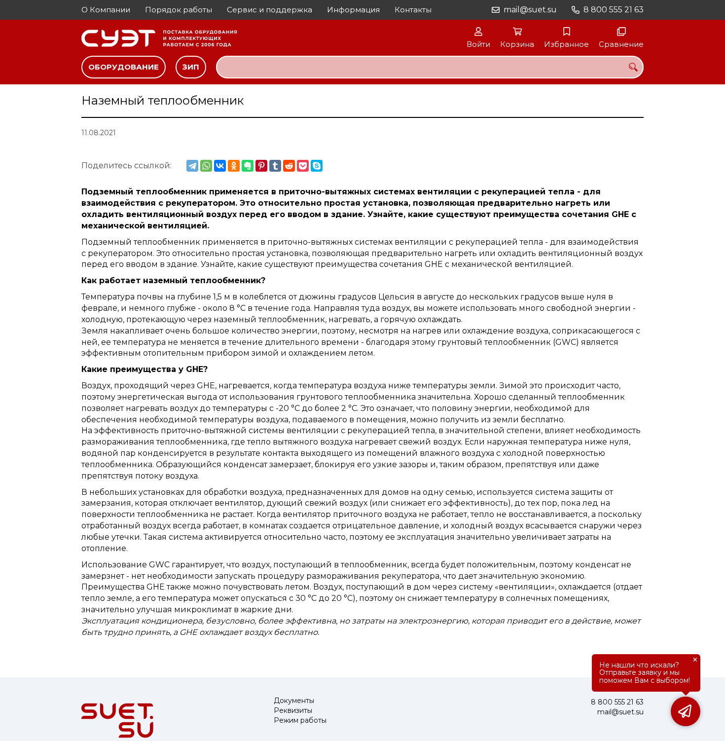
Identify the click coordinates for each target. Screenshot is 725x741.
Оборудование (123, 67)
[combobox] (430, 67)
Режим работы (300, 720)
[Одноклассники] (234, 166)
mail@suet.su (530, 9)
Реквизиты (293, 710)
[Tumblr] (275, 166)
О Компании (105, 9)
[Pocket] (303, 166)
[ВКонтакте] (220, 166)
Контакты (413, 9)
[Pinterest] (261, 166)
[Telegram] (192, 166)
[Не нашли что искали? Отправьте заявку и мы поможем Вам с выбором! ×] (685, 711)
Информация (353, 9)
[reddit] (289, 166)
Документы (294, 700)
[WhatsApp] (206, 166)
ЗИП (190, 67)
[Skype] (317, 166)
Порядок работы (178, 9)
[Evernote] (248, 166)
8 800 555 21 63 (613, 9)
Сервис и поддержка (269, 9)
